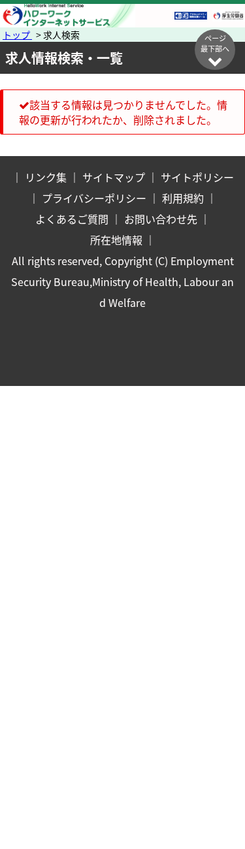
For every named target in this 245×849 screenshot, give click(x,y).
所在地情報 (116, 240)
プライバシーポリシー (94, 198)
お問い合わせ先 (160, 219)
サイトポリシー (197, 177)
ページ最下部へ (215, 43)
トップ (17, 34)
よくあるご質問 (71, 219)
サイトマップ (113, 177)
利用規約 (183, 198)
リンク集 (46, 177)
